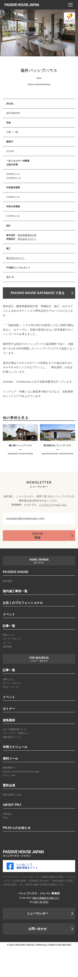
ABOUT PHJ (12, 804)
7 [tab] (47, 53)
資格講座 (7, 646)
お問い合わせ (37, 928)
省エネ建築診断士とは (14, 729)
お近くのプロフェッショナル (23, 602)
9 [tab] (57, 53)
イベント (9, 614)
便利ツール (10, 758)
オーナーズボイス (12, 638)
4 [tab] (31, 53)
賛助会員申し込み (12, 794)
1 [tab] (15, 53)
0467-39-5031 (40, 902)
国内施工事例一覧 (15, 591)
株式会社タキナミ (27, 239)
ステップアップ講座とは (15, 733)
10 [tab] (63, 53)
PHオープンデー (11, 687)
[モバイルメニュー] (70, 4)
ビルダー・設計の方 (39, 661)
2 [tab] (20, 53)
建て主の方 (39, 563)
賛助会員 (9, 785)
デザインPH (9, 775)
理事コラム (8, 635)
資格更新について (12, 737)
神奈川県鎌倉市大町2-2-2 (45, 898)
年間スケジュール (15, 747)
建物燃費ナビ (10, 767)
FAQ (5, 817)
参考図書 (7, 581)
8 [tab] (52, 53)
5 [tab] (36, 53)
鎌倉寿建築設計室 (27, 235)
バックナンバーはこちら (53, 504)
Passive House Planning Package (21, 771)
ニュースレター (37, 913)
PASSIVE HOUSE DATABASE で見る (38, 293)
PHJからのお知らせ (17, 827)
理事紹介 (7, 814)
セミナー (7, 642)
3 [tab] (26, 53)
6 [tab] (41, 53)
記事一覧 (9, 625)
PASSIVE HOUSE (16, 572)
